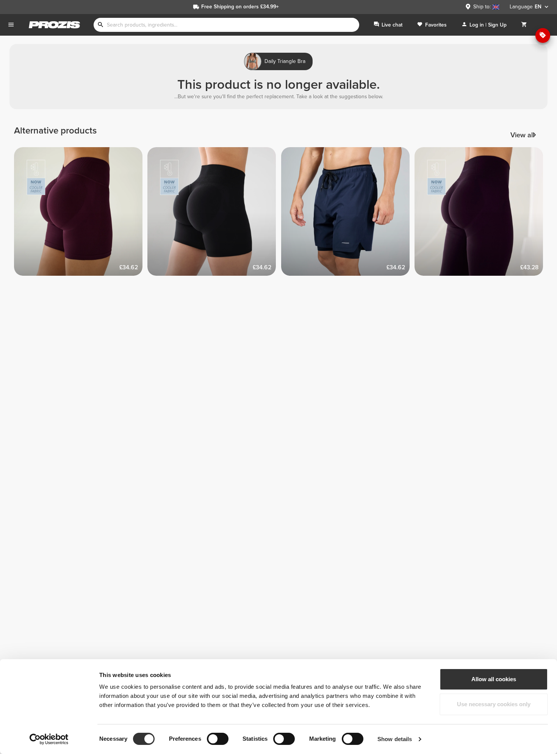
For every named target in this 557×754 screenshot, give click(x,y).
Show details (394, 739)
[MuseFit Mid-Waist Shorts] (214, 214)
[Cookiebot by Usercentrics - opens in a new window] (49, 739)
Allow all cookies (493, 679)
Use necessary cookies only (493, 704)
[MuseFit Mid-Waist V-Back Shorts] (81, 214)
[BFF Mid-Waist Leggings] (481, 214)
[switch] (217, 739)
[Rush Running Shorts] (348, 214)
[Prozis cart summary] (524, 25)
